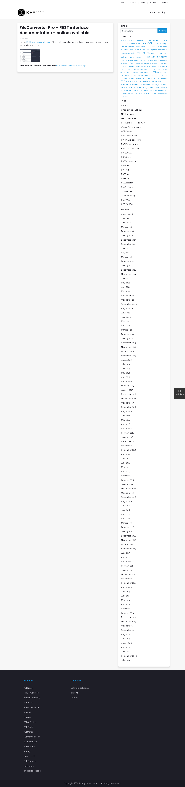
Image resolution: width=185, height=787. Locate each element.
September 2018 (128, 407)
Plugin (146, 87)
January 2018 (127, 437)
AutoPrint (124, 47)
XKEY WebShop (128, 195)
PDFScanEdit (134, 84)
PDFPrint (124, 84)
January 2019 (127, 390)
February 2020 (127, 334)
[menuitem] (162, 3)
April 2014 (125, 604)
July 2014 (125, 591)
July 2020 (125, 313)
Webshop (180, 394)
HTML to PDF (29, 756)
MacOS (129, 69)
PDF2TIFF (155, 75)
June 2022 (126, 248)
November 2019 (128, 347)
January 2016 (127, 531)
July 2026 (125, 218)
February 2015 (127, 566)
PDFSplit (164, 84)
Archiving (163, 40)
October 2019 (127, 351)
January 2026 (127, 235)
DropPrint (153, 50)
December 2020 (128, 295)
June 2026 (126, 222)
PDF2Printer (145, 75)
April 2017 (125, 471)
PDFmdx (125, 81)
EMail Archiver (127, 114)
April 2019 (125, 377)
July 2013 (125, 638)
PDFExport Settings (144, 78)
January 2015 (127, 570)
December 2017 (128, 441)
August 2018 (126, 411)
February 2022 (127, 261)
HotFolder (163, 60)
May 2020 (125, 321)
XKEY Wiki (125, 200)
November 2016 (128, 488)
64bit (126, 40)
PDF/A (156, 72)
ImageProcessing (32, 770)
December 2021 (128, 270)
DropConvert (128, 50)
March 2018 (126, 428)
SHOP (122, 3)
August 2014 (126, 587)
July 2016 (125, 505)
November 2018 (128, 398)
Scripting (164, 87)
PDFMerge (144, 81)
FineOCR (124, 60)
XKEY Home (126, 191)
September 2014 (128, 583)
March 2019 (126, 381)
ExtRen (131, 57)
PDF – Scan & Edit (129, 135)
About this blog (157, 12)
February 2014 (127, 613)
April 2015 (125, 557)
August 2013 (126, 634)
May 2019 (125, 373)
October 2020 (127, 300)
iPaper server (140, 66)
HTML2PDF (125, 63)
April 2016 (125, 518)
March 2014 (126, 608)
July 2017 (125, 458)
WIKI (143, 3)
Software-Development (158, 90)
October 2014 (127, 578)
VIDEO (153, 3)
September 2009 (129, 656)
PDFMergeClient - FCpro (158, 81)
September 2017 (128, 450)
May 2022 (125, 252)
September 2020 (129, 304)
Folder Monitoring (135, 60)
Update (153, 93)
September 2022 (129, 244)
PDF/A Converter (31, 707)
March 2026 (126, 227)
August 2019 (126, 360)
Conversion (150, 46)
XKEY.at (133, 3)
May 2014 (125, 600)
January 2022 (127, 265)
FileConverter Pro (129, 118)
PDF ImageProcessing (131, 140)
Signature (144, 90)
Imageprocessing (152, 63)
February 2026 (127, 231)
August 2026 (127, 214)
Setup (136, 90)
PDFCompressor (127, 78)
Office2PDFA (125, 72)
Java (148, 66)
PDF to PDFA (135, 87)
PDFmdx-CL (134, 81)
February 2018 (127, 433)
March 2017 (126, 476)
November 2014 (128, 574)
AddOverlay (148, 40)
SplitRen (134, 93)
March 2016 (126, 523)
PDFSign (155, 84)
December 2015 (128, 536)
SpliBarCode (127, 187)
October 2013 (127, 626)
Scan (157, 87)
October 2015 (127, 544)
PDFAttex (164, 75)
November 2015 (128, 540)
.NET (122, 40)
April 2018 (125, 424)
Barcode (131, 47)
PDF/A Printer (30, 722)
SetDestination (126, 90)
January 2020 (127, 338)
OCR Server (162, 69)
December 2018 (128, 394)
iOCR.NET (124, 66)
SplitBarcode (125, 93)
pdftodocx (29, 766)
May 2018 (125, 420)
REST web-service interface (38, 42)
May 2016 (125, 514)
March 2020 (126, 330)
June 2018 (125, 416)
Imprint (74, 692)
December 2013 (128, 617)
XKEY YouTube (127, 204)
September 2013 (128, 630)
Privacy (74, 697)
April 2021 (125, 287)
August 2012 (126, 643)
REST (152, 87)
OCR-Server (126, 131)
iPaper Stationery (32, 697)
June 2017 (125, 463)
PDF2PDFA (135, 75)
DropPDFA (145, 50)
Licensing (163, 66)
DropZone (161, 50)
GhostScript (154, 60)
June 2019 (125, 368)
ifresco (132, 63)
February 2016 (127, 527)
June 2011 (125, 651)
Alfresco (156, 40)
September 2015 (128, 549)
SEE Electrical (127, 183)
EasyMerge (128, 53)
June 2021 (125, 278)
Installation (163, 63)
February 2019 (127, 385)
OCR (153, 69)
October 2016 (127, 493)
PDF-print (147, 72)
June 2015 (125, 553)
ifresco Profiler (140, 63)
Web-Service (162, 93)
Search (162, 31)
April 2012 (125, 647)
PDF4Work (126, 157)
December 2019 (128, 343)
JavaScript (155, 66)
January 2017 (127, 484)
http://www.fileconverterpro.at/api (71, 66)
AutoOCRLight (161, 43)
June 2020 (126, 317)
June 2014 (125, 596)
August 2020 (127, 308)
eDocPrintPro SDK (156, 53)
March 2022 (126, 257)
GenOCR (146, 60)
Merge (136, 69)
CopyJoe (159, 47)
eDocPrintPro (141, 52)
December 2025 (128, 240)
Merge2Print (144, 69)
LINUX (123, 69)
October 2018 (127, 403)
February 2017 (127, 480)
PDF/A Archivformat (130, 148)
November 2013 (128, 621)
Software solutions (80, 688)
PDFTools (124, 87)
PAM (141, 72)
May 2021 (125, 283)
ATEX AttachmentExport (130, 44)
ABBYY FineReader (136, 40)
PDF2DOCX (125, 75)
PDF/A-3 (163, 72)
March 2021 (126, 291)
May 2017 (125, 467)
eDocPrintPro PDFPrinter (132, 110)
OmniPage (134, 72)
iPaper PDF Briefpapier (131, 127)
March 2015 (126, 561)
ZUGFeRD (125, 96)
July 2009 (125, 660)
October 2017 (127, 446)
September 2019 (128, 355)
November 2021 (128, 274)
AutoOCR (148, 43)
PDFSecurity (145, 84)
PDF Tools (28, 727)
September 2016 (128, 497)
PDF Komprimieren (129, 144)
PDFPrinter (28, 688)
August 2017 (126, 454)
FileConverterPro (156, 56)
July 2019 (125, 364)
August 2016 (126, 501)
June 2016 (125, 510)
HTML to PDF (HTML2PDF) (133, 123)
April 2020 (126, 325)
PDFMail (164, 78)
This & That (144, 93)
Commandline (140, 47)
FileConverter (140, 57)
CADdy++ (125, 105)
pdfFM (156, 78)
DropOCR (137, 50)
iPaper (131, 66)
